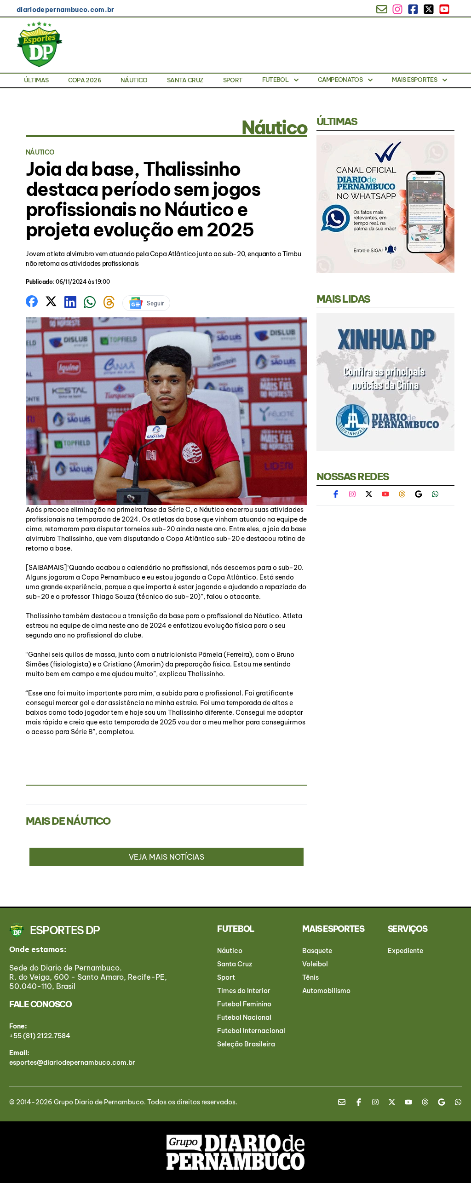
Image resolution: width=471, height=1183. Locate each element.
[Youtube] (385, 494)
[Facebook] (340, 494)
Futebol (275, 79)
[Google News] (418, 494)
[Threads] (402, 494)
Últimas (36, 80)
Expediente (405, 951)
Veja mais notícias (166, 856)
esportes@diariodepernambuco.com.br (72, 1062)
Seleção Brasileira (246, 1044)
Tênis (310, 977)
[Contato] (345, 1102)
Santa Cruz (185, 80)
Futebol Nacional (244, 1017)
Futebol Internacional (251, 1031)
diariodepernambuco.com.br (66, 10)
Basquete (317, 951)
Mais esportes (414, 79)
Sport (233, 80)
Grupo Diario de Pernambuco (99, 1102)
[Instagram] (352, 494)
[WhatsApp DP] (435, 494)
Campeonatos (340, 79)
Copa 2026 (84, 80)
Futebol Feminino (244, 1004)
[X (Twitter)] (369, 494)
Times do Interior (243, 991)
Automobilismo (326, 991)
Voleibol (315, 964)
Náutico (134, 80)
